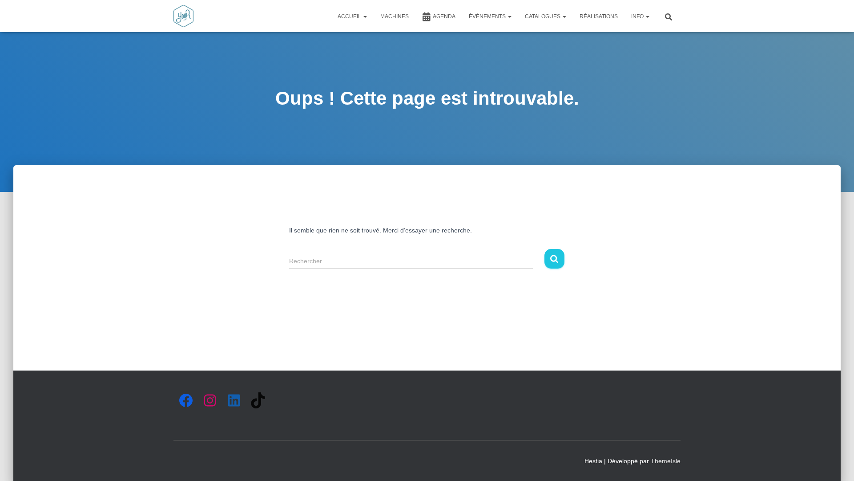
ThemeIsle (666, 461)
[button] (365, 16)
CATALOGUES (543, 16)
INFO (638, 16)
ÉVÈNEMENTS (488, 16)
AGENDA (444, 16)
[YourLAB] (183, 16)
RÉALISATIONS (599, 16)
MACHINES (394, 16)
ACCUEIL (350, 16)
